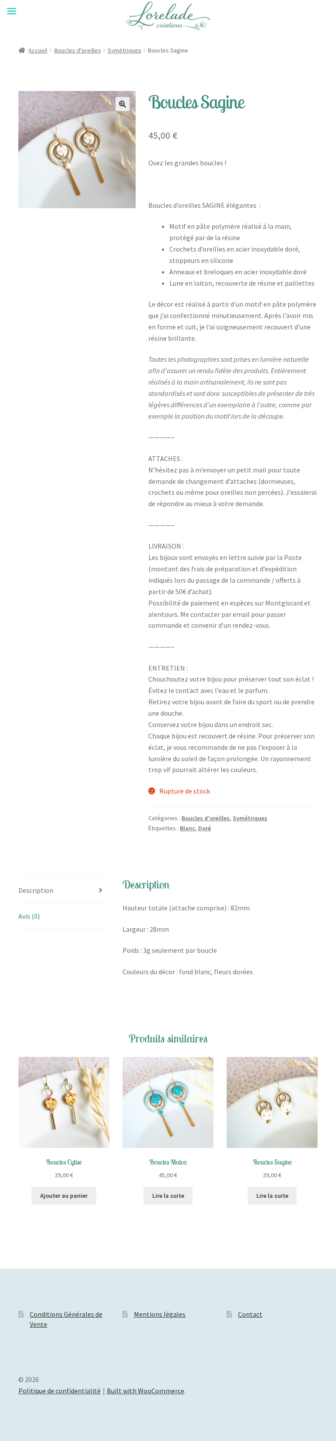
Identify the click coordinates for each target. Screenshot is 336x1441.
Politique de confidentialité (59, 1390)
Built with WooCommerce (145, 1390)
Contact (250, 1314)
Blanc (187, 828)
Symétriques (124, 50)
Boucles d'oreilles (77, 50)
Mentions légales (160, 1314)
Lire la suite (168, 1196)
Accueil (37, 50)
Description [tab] (35, 890)
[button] (123, 104)
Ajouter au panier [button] (64, 1196)
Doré (204, 828)
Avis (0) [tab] (29, 916)
